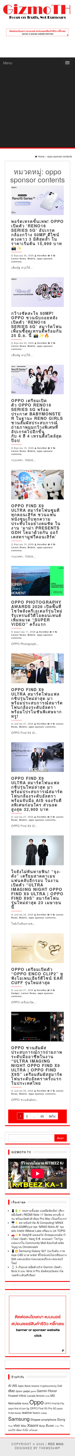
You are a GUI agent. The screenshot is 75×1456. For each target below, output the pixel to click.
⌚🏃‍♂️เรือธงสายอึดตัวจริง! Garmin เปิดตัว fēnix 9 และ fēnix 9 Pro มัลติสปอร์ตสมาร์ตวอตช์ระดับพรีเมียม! (37, 1271)
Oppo (36, 1402)
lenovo (40, 1396)
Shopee (35, 1419)
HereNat (42, 255)
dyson (19, 1391)
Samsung (19, 1418)
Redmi (36, 1413)
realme (27, 1412)
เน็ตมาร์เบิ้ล (22, 1430)
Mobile (31, 258)
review (44, 1412)
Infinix (22, 1395)
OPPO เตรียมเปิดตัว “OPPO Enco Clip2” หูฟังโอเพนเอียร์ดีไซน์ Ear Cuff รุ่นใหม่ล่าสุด (37, 975)
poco (60, 1408)
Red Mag (56, 1444)
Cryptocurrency (48, 1385)
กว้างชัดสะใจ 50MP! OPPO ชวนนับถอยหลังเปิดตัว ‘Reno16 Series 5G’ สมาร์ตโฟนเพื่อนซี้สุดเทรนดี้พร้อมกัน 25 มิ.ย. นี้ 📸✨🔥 (36, 324)
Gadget (15, 993)
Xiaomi (32, 1425)
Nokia (25, 1403)
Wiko (23, 1426)
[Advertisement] (37, 108)
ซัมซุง (42, 1425)
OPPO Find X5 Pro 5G (43, 1408)
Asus (27, 1386)
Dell (59, 1386)
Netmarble (14, 1403)
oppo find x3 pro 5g (18, 1408)
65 (42, 1116)
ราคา (57, 1425)
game (33, 1391)
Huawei (13, 1395)
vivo (16, 1425)
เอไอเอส (33, 1430)
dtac (11, 1390)
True (10, 1425)
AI (9, 1385)
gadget (26, 1391)
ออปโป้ (11, 1430)
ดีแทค (50, 1425)
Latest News (18, 258)
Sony (61, 1419)
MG (52, 1396)
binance (35, 1385)
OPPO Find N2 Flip (54, 1403)
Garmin (42, 1390)
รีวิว (62, 1425)
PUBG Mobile (14, 1412)
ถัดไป (52, 1116)
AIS (14, 1385)
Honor (52, 1390)
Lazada (31, 1396)
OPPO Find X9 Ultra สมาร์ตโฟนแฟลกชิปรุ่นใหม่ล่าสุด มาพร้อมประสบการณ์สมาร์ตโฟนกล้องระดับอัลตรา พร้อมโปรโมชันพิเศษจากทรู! (37, 702)
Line (47, 1395)
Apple (21, 1385)
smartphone (48, 1419)
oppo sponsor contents (42, 726)
